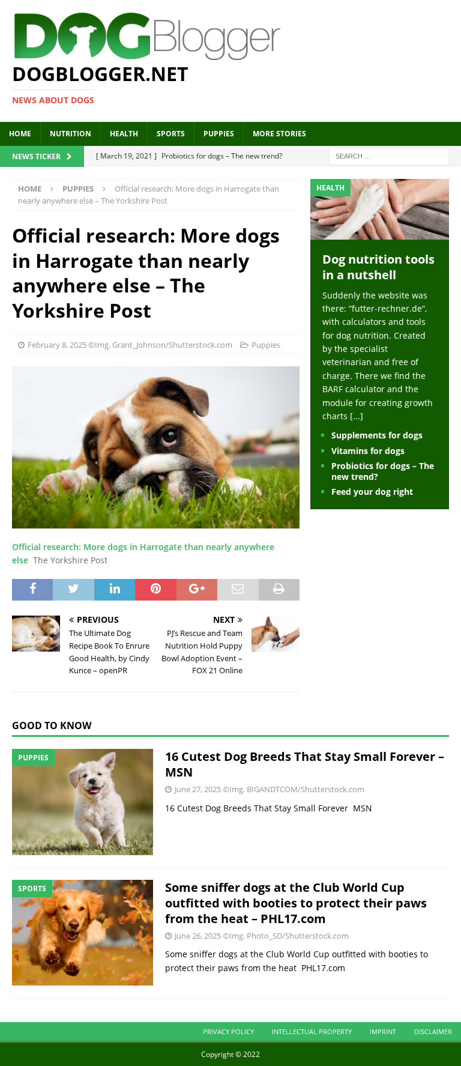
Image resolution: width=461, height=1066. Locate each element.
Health (124, 134)
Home (20, 134)
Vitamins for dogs (368, 450)
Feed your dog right (372, 491)
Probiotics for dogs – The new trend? (382, 471)
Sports (171, 134)
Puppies (218, 134)
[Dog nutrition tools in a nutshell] (379, 232)
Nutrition (70, 134)
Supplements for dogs (377, 435)
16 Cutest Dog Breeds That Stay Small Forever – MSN (304, 764)
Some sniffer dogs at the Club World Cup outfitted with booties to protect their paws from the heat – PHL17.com (296, 903)
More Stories (279, 134)
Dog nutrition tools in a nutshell (378, 267)
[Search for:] (389, 155)
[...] (356, 416)
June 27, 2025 (198, 789)
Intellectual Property (312, 1031)
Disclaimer (433, 1031)
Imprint (383, 1031)
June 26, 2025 (198, 935)
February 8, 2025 (57, 344)
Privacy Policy (228, 1031)
